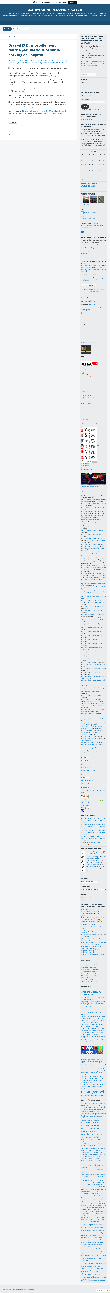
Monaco (102, 1219)
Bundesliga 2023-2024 (100, 1154)
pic (87, 1082)
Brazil (88, 1154)
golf (87, 1191)
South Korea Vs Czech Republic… (95, 862)
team (105, 1261)
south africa (89, 1258)
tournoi (104, 1263)
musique (96, 1071)
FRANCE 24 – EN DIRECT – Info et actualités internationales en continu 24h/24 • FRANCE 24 (92, 1185)
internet (83, 1200)
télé (101, 1266)
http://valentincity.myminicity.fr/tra (92, 647)
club (90, 1163)
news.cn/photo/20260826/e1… (90, 975)
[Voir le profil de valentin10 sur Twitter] (83, 119)
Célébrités (84, 1065)
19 (89, 167)
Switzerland (95, 1261)
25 (85, 170)
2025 (89, 1137)
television (95, 1086)
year (105, 1277)
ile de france (63, 62)
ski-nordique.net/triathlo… (89, 968)
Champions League (101, 1160)
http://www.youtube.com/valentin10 (92, 606)
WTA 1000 (96, 1277)
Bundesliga (92, 1154)
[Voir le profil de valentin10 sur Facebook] (81, 119)
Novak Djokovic (95, 1230)
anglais (82, 1142)
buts (91, 1156)
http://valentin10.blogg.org (89, 713)
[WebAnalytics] (93, 804)
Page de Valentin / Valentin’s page (89, 185)
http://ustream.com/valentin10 (95, 701)
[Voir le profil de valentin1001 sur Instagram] (85, 119)
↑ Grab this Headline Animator (93, 291)
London (97, 1213)
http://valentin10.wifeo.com (89, 738)
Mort (102, 1069)
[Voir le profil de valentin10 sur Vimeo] (94, 119)
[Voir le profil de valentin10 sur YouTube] (92, 119)
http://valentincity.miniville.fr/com (91, 635)
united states (83, 1271)
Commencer (72, 2)
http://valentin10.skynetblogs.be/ (91, 554)
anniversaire (92, 1142)
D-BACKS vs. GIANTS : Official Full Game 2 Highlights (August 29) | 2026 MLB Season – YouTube (93, 821)
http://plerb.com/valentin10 (93, 577)
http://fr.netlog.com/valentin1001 (91, 566)
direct (86, 1167)
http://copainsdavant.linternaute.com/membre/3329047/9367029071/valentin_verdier (93, 593)
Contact (64, 23)
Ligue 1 (93, 1205)
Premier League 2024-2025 (89, 1244)
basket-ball (103, 1148)
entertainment (101, 1065)
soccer (94, 1084)
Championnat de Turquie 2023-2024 (88, 1160)
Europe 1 (87, 1174)
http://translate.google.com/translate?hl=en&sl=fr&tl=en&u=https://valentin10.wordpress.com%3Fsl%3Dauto (93, 63)
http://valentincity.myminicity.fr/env (92, 655)
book (86, 1154)
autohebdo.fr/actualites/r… (89, 979)
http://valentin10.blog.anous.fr (96, 715)
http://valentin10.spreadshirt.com (91, 748)
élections (95, 1280)
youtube (100, 1095)
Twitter (98, 1266)
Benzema (88, 1152)
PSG (102, 1244)
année (96, 1141)
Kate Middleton (98, 1201)
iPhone (91, 1199)
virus (94, 1274)
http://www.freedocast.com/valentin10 (92, 744)
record (101, 1247)
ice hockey (104, 1195)
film (82, 1067)
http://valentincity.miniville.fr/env (91, 631)
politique (101, 1240)
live (89, 1213)
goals (85, 1191)
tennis (83, 1263)
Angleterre (86, 1141)
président (97, 1244)
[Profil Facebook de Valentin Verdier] (82, 232)
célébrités (91, 1165)
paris (99, 1233)
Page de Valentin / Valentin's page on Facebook (88, 218)
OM (85, 1233)
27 (93, 170)
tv (104, 1086)
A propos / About (54, 23)
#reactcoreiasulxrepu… (92, 856)
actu (23, 60)
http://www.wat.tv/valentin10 (90, 579)
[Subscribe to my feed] (82, 212)
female (103, 1174)
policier (94, 1240)
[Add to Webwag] (86, 784)
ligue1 (96, 1205)
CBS (93, 1158)
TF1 (87, 1263)
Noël (101, 1230)
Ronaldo (89, 1251)
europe (83, 1174)
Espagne (96, 1172)
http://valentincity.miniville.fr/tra (91, 624)
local (27, 64)
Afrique (92, 1139)
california (95, 1156)
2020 (82, 1137)
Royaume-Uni (94, 1251)
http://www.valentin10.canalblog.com (92, 531)
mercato (82, 1219)
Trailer (82, 1266)
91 (20, 62)
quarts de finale (84, 1247)
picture (93, 1082)
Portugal (82, 1242)
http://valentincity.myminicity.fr (91, 639)
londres (101, 1213)
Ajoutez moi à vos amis (87, 403)
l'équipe (82, 1203)
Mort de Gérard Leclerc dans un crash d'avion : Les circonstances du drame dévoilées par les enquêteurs (92, 1009)
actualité (27, 60)
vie (91, 1274)
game (82, 1191)
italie (104, 1200)
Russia (95, 1253)
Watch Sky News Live (99, 1274)
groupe (82, 1193)
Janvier (85, 1201)
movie (83, 1071)
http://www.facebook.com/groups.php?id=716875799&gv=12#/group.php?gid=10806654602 (92, 732)
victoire (98, 1271)
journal (93, 1201)
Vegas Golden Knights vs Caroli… (95, 866)
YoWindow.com (84, 419)
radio (94, 1247)
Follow (85, 106)
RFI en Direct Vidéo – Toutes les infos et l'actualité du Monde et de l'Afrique (93, 1249)
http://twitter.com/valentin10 (95, 569)
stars (82, 1261)
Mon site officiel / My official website (55, 10)
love (86, 1215)
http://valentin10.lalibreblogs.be (91, 752)
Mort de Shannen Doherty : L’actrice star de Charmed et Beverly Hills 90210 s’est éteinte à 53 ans (93, 1003)
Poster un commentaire (17, 134)
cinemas (92, 1063)
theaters (100, 1086)
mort (93, 1222)
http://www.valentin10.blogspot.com (92, 244)
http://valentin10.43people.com (90, 672)
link (87, 1213)
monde (83, 1222)
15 (90, 1134)
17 (82, 167)
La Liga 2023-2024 (97, 1203)
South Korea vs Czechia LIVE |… (95, 871)
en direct (100, 1170)
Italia (101, 1200)
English (87, 1172)
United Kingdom (99, 1268)
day (102, 1165)
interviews (87, 1200)
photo (83, 1080)
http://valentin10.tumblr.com (95, 705)
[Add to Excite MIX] (87, 780)
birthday (83, 1154)
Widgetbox (84, 298)
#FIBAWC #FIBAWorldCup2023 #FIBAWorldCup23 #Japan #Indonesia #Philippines (93, 1113)
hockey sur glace (84, 1195)
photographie (89, 1080)
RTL (98, 1251)
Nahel (95, 1225)
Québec (90, 1247)
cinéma (101, 1063)
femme (82, 1177)
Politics (83, 1084)
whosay (82, 1277)
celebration (97, 1158)
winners (88, 1277)
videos (87, 1095)
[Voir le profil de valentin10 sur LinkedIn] (89, 119)
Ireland (94, 1200)
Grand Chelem (95, 1191)
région (101, 1253)
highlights (92, 1193)
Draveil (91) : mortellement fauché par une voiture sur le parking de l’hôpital (34, 50)
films (85, 1067)
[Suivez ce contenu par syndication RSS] (81, 992)
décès (90, 1169)
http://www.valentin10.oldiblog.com (92, 544)
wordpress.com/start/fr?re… (89, 972)
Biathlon (101, 1152)
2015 (82, 1059)
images (91, 1198)
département (94, 1169)
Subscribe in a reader (90, 212)
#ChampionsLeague (86, 1103)
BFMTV (97, 1152)
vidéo (91, 1095)
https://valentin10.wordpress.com (91, 519)
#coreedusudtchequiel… (93, 852)
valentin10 (90, 377)
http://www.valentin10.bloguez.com (91, 538)
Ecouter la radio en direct (88, 342)
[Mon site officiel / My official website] (85, 757)
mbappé (101, 1217)
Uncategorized (12, 62)
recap (98, 1247)
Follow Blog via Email (90, 93)
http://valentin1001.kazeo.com (94, 703)
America (99, 1139)
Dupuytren (42, 62)
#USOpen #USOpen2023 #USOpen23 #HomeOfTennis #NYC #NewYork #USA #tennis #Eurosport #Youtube (93, 1128)
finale (91, 1177)
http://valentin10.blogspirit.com (90, 527)
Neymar (101, 1227)
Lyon (88, 1215)
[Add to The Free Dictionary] (85, 777)
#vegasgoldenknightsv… (93, 865)
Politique (89, 1084)
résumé (82, 1255)
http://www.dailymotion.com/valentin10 (93, 610)
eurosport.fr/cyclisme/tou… (89, 981)
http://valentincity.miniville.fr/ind (92, 620)
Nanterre (100, 1225)
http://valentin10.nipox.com (89, 560)
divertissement (92, 1065)
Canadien (88, 1158)
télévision (84, 1088)
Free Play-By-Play (94, 1189)
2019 (103, 1134)
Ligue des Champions (99, 1207)
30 (103, 170)
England (83, 1172)
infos (52, 60)
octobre (82, 1233)
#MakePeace (89, 1120)
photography (98, 1080)
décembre (86, 1169)
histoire (97, 1193)
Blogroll (90, 1061)
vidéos (95, 1095)
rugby (101, 1251)
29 (100, 170)
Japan (88, 1201)
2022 (84, 1137)
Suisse (91, 1261)
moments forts (97, 1219)
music (92, 1071)
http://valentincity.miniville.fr (90, 618)
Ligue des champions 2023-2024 (89, 1209)
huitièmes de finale (97, 1195)
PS (100, 1244)
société (99, 1084)
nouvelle (94, 1078)
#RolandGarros (96, 1120)
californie (99, 1156)
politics (97, 1240)
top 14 (94, 1263)
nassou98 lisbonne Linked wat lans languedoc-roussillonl (93, 1073)
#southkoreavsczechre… (93, 860)
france (53, 62)
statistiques (84, 808)
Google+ (89, 1191)
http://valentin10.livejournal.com (91, 535)
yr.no (99, 419)
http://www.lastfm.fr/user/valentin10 (92, 719)
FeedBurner (92, 304)
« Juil (82, 179)
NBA (104, 1225)
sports (83, 1086)
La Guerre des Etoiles (88, 1203)
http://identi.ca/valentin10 (97, 575)
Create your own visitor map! (89, 486)
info (42, 60)
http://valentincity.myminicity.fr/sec (92, 651)
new (82, 1227)
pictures (98, 1082)
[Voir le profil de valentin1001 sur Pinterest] (87, 119)
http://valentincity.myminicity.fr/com (92, 659)
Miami (90, 1219)
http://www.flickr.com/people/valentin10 (93, 567)
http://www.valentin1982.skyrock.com (92, 523)
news (59, 60)
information (84, 1069)
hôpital (57, 62)
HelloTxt (98, 1067)
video (82, 1095)
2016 (85, 1059)
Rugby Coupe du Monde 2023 (87, 1253)
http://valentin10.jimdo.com (89, 736)
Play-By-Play (89, 1240)
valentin (94, 1271)
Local (56, 60)
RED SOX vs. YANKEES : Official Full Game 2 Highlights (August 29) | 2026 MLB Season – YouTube (93, 832)
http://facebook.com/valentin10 (90, 692)
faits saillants (98, 1174)
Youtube (85, 1280)
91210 (23, 62)
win (85, 1277)
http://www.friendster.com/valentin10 (92, 548)
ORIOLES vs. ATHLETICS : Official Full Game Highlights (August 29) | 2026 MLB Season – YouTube (93, 826)
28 (96, 170)
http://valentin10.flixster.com (95, 602)
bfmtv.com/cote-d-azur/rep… (89, 964)
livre (91, 1213)
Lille (85, 1213)
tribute (90, 1266)
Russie (98, 1253)
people (90, 1235)
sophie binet (83, 1258)
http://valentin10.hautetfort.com (91, 695)
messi (86, 1219)
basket (98, 1148)
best (92, 1152)
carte (91, 1158)
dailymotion (97, 1165)
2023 (87, 1137)
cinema (87, 1063)
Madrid (97, 1215)
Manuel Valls (101, 1215)
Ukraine (93, 1268)
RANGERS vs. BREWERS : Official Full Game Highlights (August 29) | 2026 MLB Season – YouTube (93, 838)
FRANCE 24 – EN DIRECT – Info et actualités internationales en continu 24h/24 (92, 927)
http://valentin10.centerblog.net (91, 558)
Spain (92, 1258)
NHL (105, 1227)
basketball (84, 1061)
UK (91, 1268)
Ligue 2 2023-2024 (90, 1207)
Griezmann (101, 1191)
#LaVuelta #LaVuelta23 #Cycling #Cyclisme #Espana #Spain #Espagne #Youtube (93, 1118)
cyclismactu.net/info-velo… (89, 966)
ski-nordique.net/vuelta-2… (89, 977)
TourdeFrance (99, 1263)
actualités (32, 60)
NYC (103, 1230)
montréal (87, 1222)
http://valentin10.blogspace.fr (90, 552)
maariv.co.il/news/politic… (89, 973)
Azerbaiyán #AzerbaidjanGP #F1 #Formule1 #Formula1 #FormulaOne (92, 1146)
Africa (90, 1139)
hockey (101, 1193)
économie (91, 1280)
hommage (90, 1195)
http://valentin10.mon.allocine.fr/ (91, 600)
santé (86, 1255)
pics (89, 1082)
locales (32, 64)
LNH (94, 1213)
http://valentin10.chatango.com (90, 662)
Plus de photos (85, 204)
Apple (101, 1142)
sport (103, 1084)
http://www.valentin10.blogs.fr (90, 562)
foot (89, 1067)
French (101, 1189)
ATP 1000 (83, 1144)
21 (96, 167)
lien (90, 1205)
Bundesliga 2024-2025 (85, 1156)
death (82, 1167)
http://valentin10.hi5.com (88, 546)
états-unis (103, 1280)
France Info (97, 1187)
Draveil (38, 60)
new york (91, 1227)
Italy (82, 1201)
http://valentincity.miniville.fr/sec (91, 628)
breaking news (97, 1061)
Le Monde (103, 1203)
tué (93, 1266)
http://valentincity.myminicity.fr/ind (92, 643)
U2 (88, 1268)
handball (86, 1193)
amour (103, 1139)
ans (99, 1142)
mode (93, 1219)
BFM (94, 1152)
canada (83, 1158)
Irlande (98, 1200)
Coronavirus (94, 1163)
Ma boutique (84, 391)
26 (89, 170)
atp (104, 1142)
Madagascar (91, 1215)
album (96, 1139)
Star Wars (88, 1086)
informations (47, 60)
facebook (92, 1174)
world (92, 1277)
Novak (89, 1230)
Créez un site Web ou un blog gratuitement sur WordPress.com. (18, 1289)
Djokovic (97, 1167)
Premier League (88, 1242)
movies (87, 1071)
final (88, 1177)
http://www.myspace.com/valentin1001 (92, 507)
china (82, 1163)
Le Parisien (23, 64)
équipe (98, 1280)
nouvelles (64, 60)
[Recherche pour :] (88, 75)
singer (96, 1255)
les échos (87, 1205)
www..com (86, 370)
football (93, 1067)
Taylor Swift (101, 1261)
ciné (96, 1063)
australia (89, 1144)
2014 (94, 1134)
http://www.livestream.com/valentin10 (92, 699)
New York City (96, 1227)
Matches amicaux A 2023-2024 (91, 1217)
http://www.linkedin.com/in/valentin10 (93, 587)
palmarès (95, 1233)
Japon (91, 1201)
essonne (48, 62)
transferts (87, 1266)
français (102, 1187)
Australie (93, 1144)
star (104, 1258)
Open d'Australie (89, 1233)
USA (90, 1271)
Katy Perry (104, 1201)
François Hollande (85, 1189)
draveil (37, 62)
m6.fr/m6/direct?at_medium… (89, 970)
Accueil (45, 23)
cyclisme (86, 1165)
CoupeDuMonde (101, 1163)
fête (105, 1189)
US (88, 1271)
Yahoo (101, 1277)
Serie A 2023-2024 (91, 1255)
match (82, 1217)
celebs (83, 1063)
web (104, 1274)
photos (83, 1082)
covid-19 (82, 1165)
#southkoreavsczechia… (93, 869)
